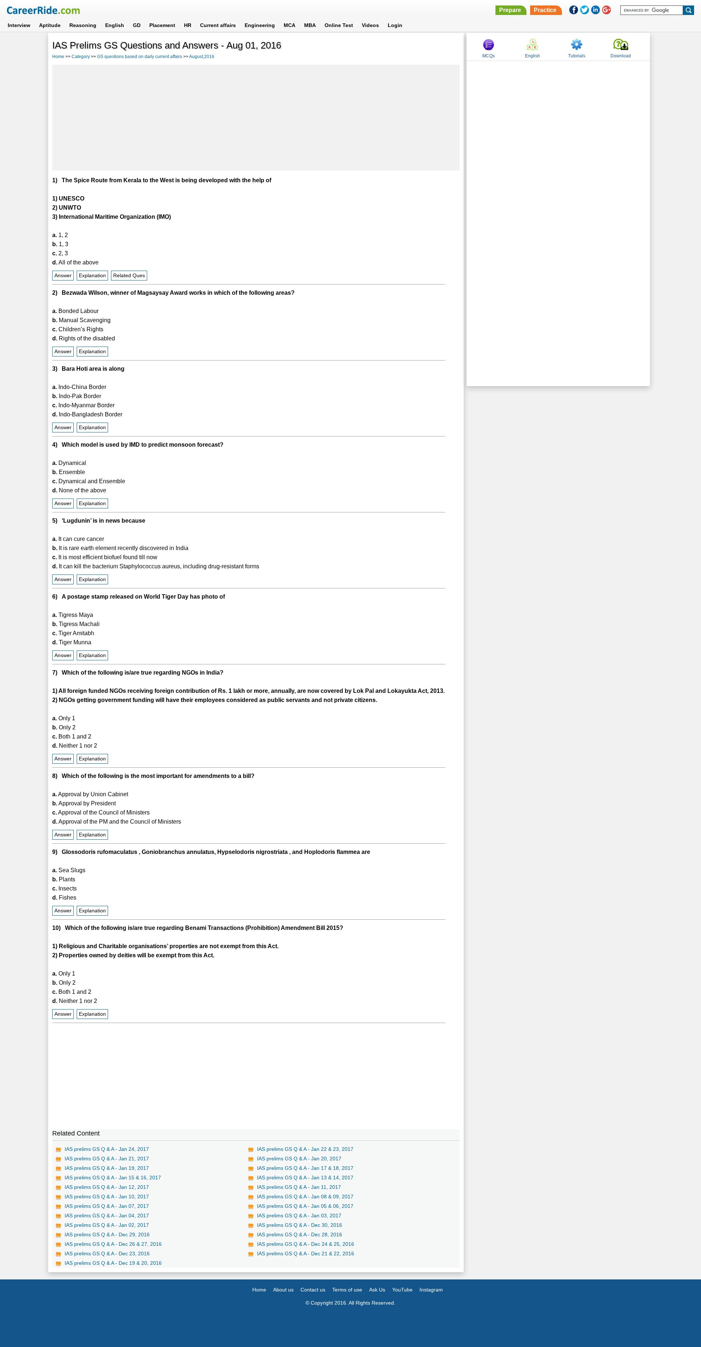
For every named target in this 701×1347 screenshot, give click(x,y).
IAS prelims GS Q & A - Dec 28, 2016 (299, 1234)
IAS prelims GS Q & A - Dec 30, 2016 (299, 1225)
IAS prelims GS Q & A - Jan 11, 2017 (299, 1187)
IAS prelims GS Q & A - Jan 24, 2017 (107, 1149)
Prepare (510, 10)
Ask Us (377, 1290)
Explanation (92, 275)
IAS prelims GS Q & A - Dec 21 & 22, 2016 (305, 1253)
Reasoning (82, 25)
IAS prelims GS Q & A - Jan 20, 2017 (299, 1158)
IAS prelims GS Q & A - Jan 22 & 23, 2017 (305, 1149)
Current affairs (218, 25)
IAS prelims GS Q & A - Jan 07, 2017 (107, 1206)
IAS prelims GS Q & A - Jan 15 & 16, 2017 (113, 1177)
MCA (289, 25)
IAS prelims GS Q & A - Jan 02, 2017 (107, 1225)
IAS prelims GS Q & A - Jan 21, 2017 (107, 1158)
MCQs (488, 55)
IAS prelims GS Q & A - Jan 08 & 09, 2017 (305, 1196)
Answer (63, 275)
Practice (545, 10)
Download (620, 55)
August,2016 (201, 56)
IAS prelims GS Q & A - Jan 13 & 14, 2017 (305, 1177)
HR (187, 25)
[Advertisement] (256, 117)
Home (58, 56)
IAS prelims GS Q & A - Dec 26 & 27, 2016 (113, 1244)
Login (395, 25)
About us (283, 1290)
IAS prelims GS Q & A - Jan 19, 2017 (107, 1168)
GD (137, 25)
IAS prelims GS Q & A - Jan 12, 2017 (107, 1187)
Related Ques (129, 275)
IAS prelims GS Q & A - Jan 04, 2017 (107, 1215)
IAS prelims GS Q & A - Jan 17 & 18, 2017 (305, 1168)
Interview (19, 25)
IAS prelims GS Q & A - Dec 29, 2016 (107, 1234)
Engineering (260, 25)
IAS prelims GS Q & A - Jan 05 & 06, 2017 (305, 1206)
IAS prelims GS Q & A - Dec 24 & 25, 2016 (305, 1244)
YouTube (402, 1290)
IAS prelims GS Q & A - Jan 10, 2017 (107, 1196)
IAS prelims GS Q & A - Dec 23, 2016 (107, 1253)
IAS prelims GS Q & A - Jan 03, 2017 (299, 1215)
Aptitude (50, 25)
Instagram (431, 1290)
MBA (310, 25)
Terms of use (347, 1290)
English (114, 25)
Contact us (312, 1290)
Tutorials (576, 55)
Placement (162, 25)
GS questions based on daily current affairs (139, 56)
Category (81, 56)
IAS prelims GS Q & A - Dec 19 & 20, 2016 (113, 1263)
